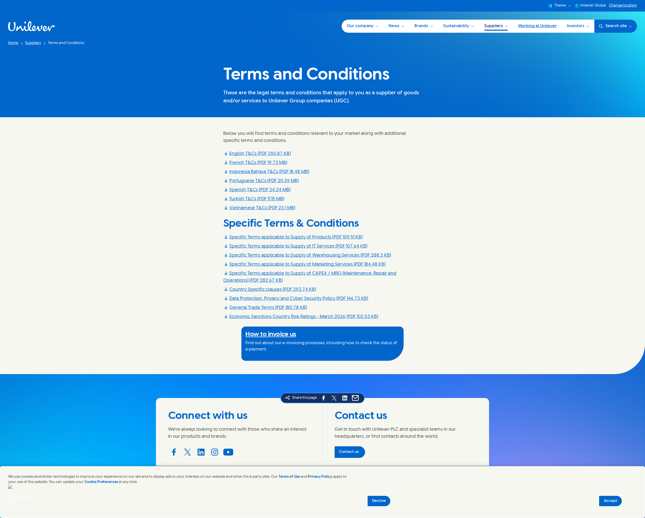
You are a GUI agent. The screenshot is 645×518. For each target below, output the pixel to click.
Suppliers (493, 26)
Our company (360, 26)
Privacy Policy (320, 477)
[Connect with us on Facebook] (174, 452)
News (394, 26)
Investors (575, 26)
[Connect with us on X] (187, 452)
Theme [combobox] (560, 6)
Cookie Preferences (101, 482)
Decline (379, 501)
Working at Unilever (537, 26)
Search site (616, 26)
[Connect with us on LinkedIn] (201, 452)
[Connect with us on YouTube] (228, 452)
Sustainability (456, 26)
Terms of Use (289, 477)
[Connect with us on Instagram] (214, 452)
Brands (421, 26)
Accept (610, 501)
